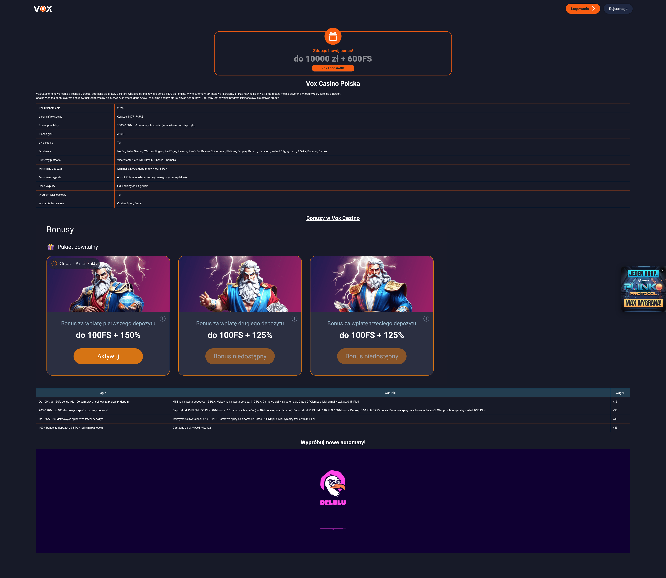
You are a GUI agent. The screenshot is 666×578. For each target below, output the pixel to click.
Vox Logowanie (333, 68)
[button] (583, 9)
